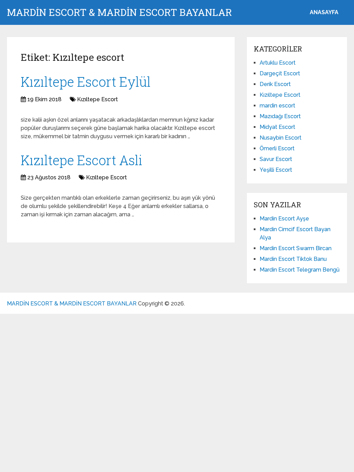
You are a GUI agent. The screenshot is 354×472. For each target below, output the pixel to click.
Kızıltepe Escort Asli (81, 160)
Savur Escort (276, 159)
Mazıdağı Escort (280, 116)
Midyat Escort (277, 127)
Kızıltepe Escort (97, 99)
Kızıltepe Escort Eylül (86, 81)
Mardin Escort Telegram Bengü (299, 269)
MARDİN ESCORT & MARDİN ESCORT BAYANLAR (119, 12)
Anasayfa (324, 12)
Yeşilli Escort (276, 170)
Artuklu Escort (278, 62)
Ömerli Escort (277, 148)
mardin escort (277, 105)
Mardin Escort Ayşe (284, 218)
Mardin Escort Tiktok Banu (293, 259)
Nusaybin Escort (280, 137)
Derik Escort (275, 84)
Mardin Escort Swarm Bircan (296, 248)
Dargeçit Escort (280, 73)
